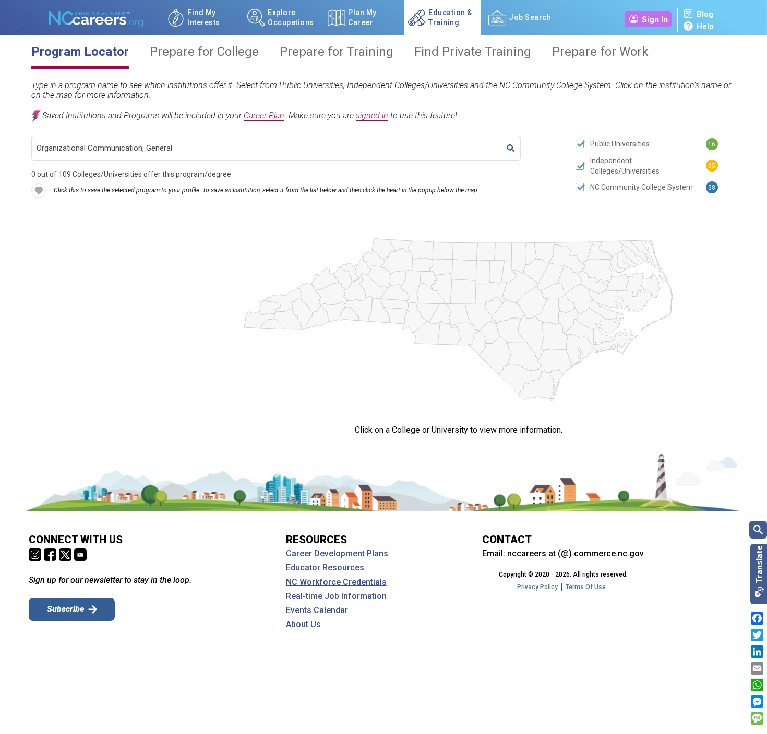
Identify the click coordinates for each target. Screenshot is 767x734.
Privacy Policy (537, 587)
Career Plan (264, 115)
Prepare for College (204, 52)
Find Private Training (472, 52)
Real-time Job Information (336, 596)
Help (705, 26)
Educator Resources (325, 567)
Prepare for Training (336, 52)
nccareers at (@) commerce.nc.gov (575, 553)
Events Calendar (317, 610)
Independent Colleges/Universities (625, 165)
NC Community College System (641, 187)
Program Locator (80, 52)
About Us (303, 624)
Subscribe (65, 609)
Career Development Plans (337, 553)
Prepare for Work (600, 52)
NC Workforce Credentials (336, 582)
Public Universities (620, 144)
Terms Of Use (586, 587)
